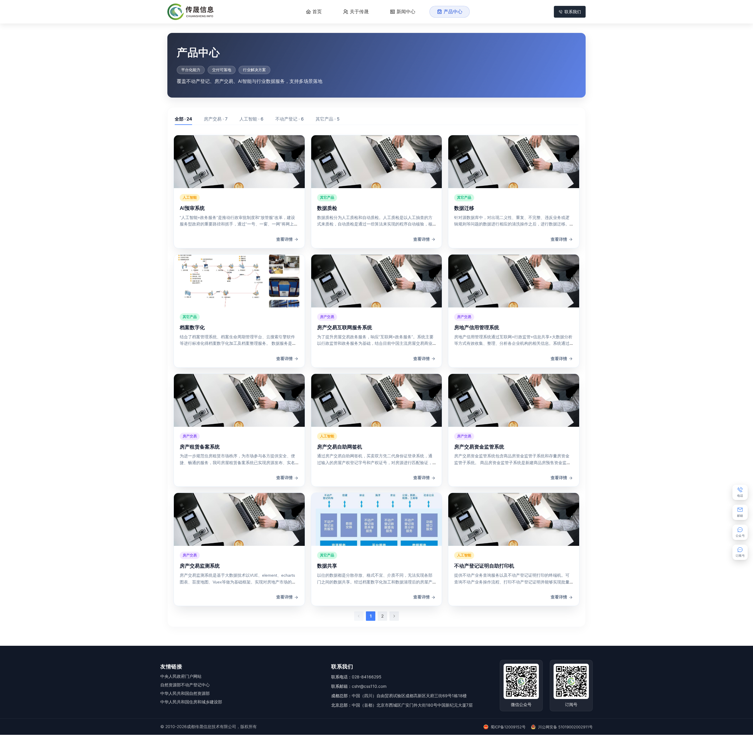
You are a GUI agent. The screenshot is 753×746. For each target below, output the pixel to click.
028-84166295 (367, 676)
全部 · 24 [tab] (183, 119)
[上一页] (359, 616)
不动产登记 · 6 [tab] (289, 119)
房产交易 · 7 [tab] (216, 119)
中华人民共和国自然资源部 (185, 693)
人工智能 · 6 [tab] (251, 119)
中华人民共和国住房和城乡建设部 (191, 701)
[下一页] (394, 616)
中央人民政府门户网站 (180, 676)
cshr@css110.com (369, 686)
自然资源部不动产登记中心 (185, 684)
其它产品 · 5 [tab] (327, 119)
